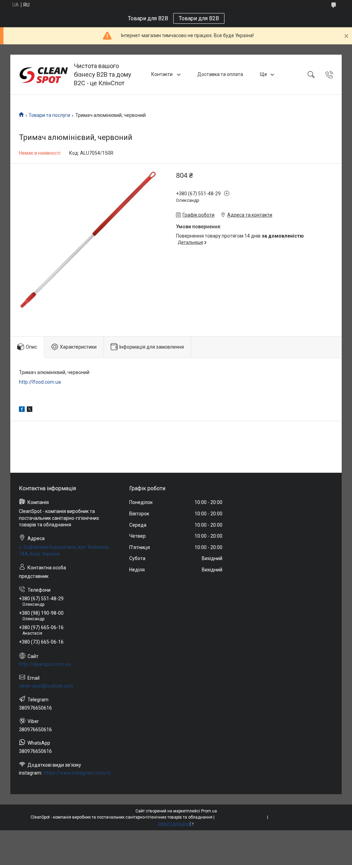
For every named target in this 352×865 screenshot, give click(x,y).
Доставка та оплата (220, 74)
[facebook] (22, 410)
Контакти (162, 74)
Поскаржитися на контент (241, 817)
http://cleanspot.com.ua (45, 664)
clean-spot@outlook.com (46, 686)
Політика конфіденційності (295, 817)
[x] (29, 410)
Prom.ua (209, 811)
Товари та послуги (49, 115)
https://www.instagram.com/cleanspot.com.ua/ (79, 773)
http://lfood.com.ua (40, 382)
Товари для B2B (199, 18)
